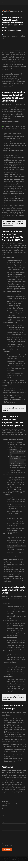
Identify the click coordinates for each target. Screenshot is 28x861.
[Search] (22, 2)
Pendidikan (18, 30)
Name (3, 808)
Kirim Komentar (6, 849)
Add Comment (5, 829)
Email (3, 815)
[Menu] (25, 2)
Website (3, 822)
